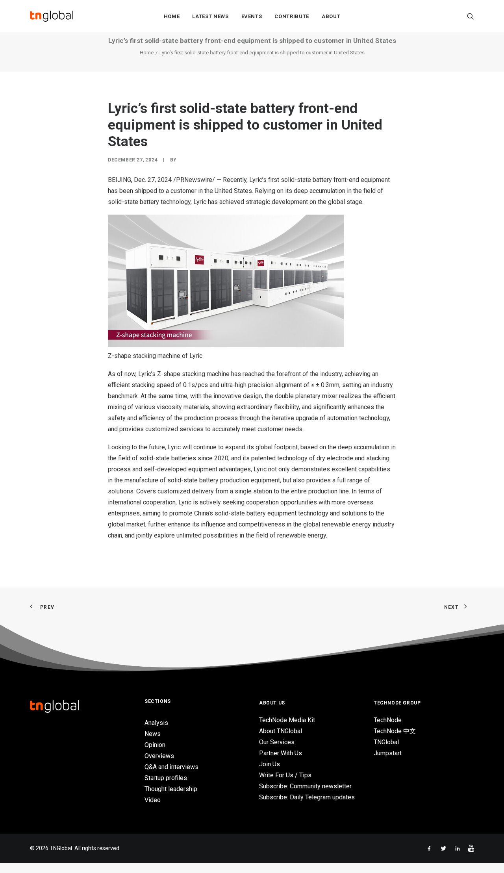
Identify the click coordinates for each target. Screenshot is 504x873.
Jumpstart (388, 753)
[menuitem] (171, 16)
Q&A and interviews (171, 767)
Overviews (159, 756)
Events (251, 16)
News (153, 734)
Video (153, 800)
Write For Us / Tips (285, 775)
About (331, 16)
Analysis (156, 723)
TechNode (388, 720)
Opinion (155, 745)
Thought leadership (171, 789)
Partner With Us (280, 753)
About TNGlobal (280, 731)
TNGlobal (386, 742)
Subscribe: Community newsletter (305, 786)
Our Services (277, 742)
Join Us (269, 764)
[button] (470, 16)
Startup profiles (166, 778)
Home (172, 16)
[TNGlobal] (51, 16)
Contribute (291, 16)
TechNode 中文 (395, 731)
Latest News (210, 16)
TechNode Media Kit (287, 720)
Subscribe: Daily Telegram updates (307, 797)
